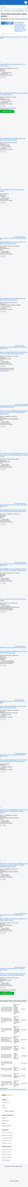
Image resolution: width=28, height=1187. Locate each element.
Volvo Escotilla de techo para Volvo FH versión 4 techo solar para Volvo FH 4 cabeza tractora (13, 760)
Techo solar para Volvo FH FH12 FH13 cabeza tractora (6, 1063)
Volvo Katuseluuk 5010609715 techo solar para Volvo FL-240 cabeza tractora (13, 707)
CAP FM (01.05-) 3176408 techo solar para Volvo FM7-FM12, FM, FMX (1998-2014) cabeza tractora (13, 811)
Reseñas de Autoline (6, 1140)
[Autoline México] (9, 2)
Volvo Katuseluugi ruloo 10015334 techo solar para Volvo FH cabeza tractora (12, 299)
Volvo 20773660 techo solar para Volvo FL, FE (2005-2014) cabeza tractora (13, 242)
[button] (26, 2)
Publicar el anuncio (7, 111)
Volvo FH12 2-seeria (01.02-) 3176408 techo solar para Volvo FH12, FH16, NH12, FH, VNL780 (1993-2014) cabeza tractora (14, 865)
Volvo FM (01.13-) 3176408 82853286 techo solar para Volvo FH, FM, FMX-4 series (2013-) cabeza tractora (14, 455)
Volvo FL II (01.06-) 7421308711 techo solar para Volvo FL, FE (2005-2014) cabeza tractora (13, 352)
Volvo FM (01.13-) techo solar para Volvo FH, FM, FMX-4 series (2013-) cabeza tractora (7, 1039)
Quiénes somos (5, 1102)
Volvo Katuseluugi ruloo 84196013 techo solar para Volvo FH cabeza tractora (12, 139)
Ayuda (3, 1105)
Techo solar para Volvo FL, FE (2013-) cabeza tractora (6, 1030)
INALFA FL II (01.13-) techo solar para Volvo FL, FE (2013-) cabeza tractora (6, 1020)
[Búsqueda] (25, 7)
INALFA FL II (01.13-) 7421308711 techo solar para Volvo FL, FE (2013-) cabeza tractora (12, 974)
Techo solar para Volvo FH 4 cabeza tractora (6, 1069)
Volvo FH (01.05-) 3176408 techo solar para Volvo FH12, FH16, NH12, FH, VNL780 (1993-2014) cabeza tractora (14, 412)
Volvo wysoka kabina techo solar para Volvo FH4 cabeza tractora (6, 1056)
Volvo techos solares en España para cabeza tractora (13, 1089)
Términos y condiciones (7, 1132)
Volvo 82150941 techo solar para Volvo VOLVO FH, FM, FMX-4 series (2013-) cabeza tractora (13, 569)
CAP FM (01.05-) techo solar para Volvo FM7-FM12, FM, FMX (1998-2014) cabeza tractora (6, 1009)
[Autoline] (2, 11)
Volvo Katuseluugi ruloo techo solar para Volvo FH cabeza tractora (6, 1048)
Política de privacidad (7, 1135)
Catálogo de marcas (6, 1143)
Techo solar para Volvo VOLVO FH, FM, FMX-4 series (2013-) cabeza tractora (7, 1083)
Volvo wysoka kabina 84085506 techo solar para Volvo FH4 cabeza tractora (13, 652)
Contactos (4, 1107)
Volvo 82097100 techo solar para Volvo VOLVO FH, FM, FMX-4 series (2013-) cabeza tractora (13, 510)
